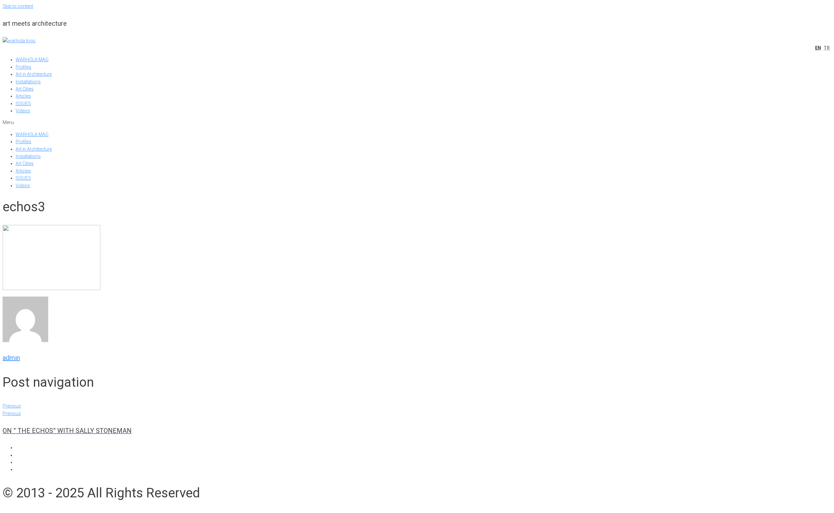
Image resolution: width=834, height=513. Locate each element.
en (818, 47)
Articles (23, 96)
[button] (417, 122)
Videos (23, 110)
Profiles (23, 67)
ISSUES (23, 103)
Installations (28, 81)
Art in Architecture (34, 74)
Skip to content (18, 6)
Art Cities (25, 88)
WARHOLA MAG (32, 59)
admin (11, 358)
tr (827, 47)
